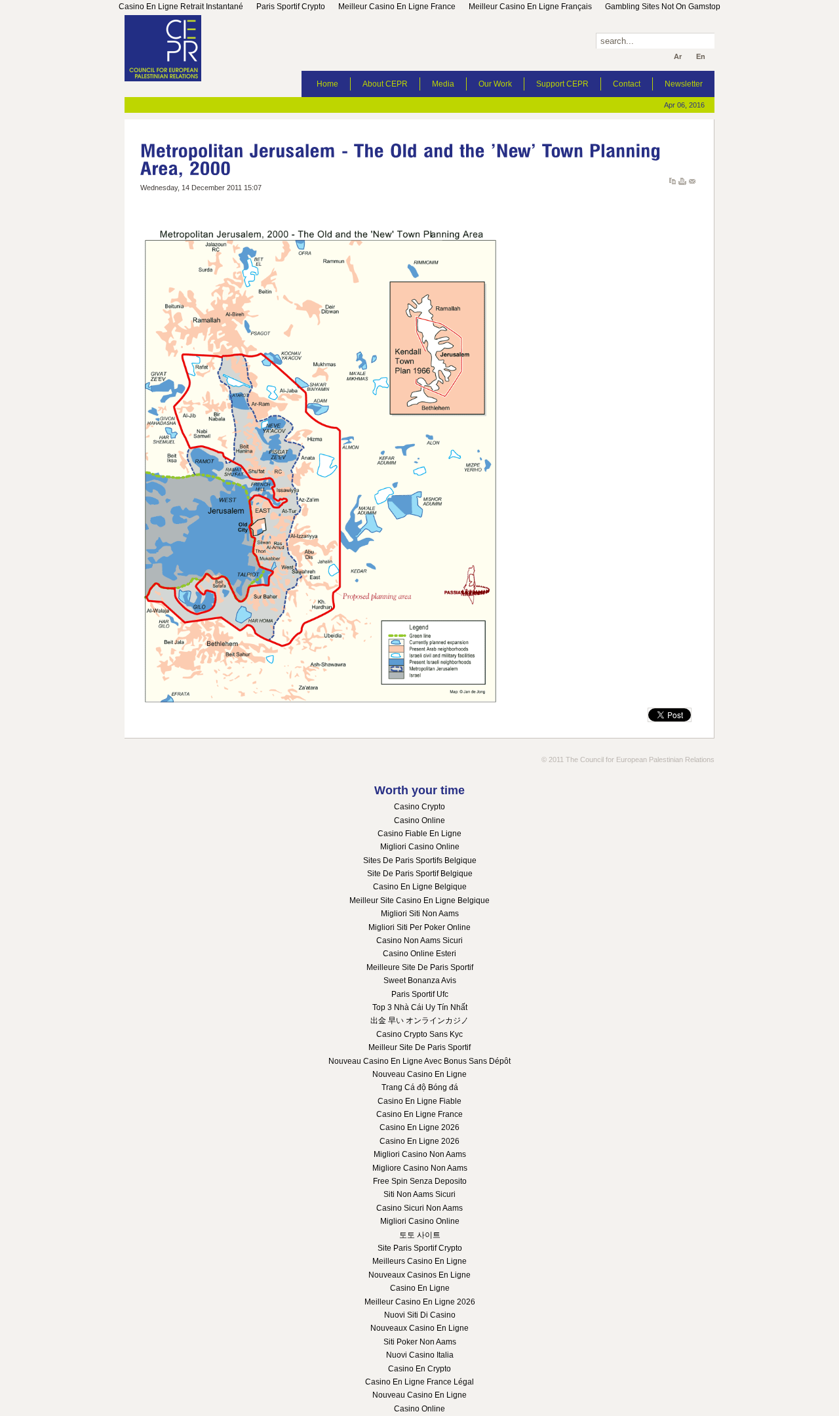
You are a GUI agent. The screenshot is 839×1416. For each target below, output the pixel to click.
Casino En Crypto (419, 1368)
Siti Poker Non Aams (419, 1341)
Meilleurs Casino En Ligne (419, 1261)
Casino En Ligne (420, 1288)
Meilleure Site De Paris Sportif (419, 967)
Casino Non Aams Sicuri (419, 940)
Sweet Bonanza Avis (419, 980)
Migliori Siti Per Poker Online (419, 927)
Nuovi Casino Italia (420, 1355)
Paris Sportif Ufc (419, 994)
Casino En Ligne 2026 (419, 1127)
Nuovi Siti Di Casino (420, 1315)
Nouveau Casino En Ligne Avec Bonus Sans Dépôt (419, 1061)
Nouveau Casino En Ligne (419, 1074)
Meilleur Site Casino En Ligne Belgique (419, 900)
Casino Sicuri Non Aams (419, 1208)
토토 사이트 (419, 1235)
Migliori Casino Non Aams (420, 1154)
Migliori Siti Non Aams (420, 913)
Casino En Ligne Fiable (419, 1101)
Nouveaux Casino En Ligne (419, 1328)
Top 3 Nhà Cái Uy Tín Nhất (419, 1007)
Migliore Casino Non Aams (419, 1168)
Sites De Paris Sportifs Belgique (420, 860)
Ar (678, 56)
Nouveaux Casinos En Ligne (419, 1275)
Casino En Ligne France (419, 1114)
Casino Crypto (419, 806)
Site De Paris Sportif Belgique (420, 873)
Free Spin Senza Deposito (420, 1181)
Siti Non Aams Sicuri (419, 1194)
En (700, 56)
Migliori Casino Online (419, 846)
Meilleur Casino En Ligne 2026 (419, 1301)
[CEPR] (174, 48)
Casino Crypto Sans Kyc (419, 1034)
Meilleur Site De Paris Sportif (419, 1047)
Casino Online (419, 820)
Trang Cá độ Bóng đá (419, 1087)
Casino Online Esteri (419, 953)
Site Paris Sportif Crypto (420, 1248)
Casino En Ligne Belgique (420, 886)
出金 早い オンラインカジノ (419, 1020)
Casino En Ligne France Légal (419, 1381)
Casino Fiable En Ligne (419, 833)
